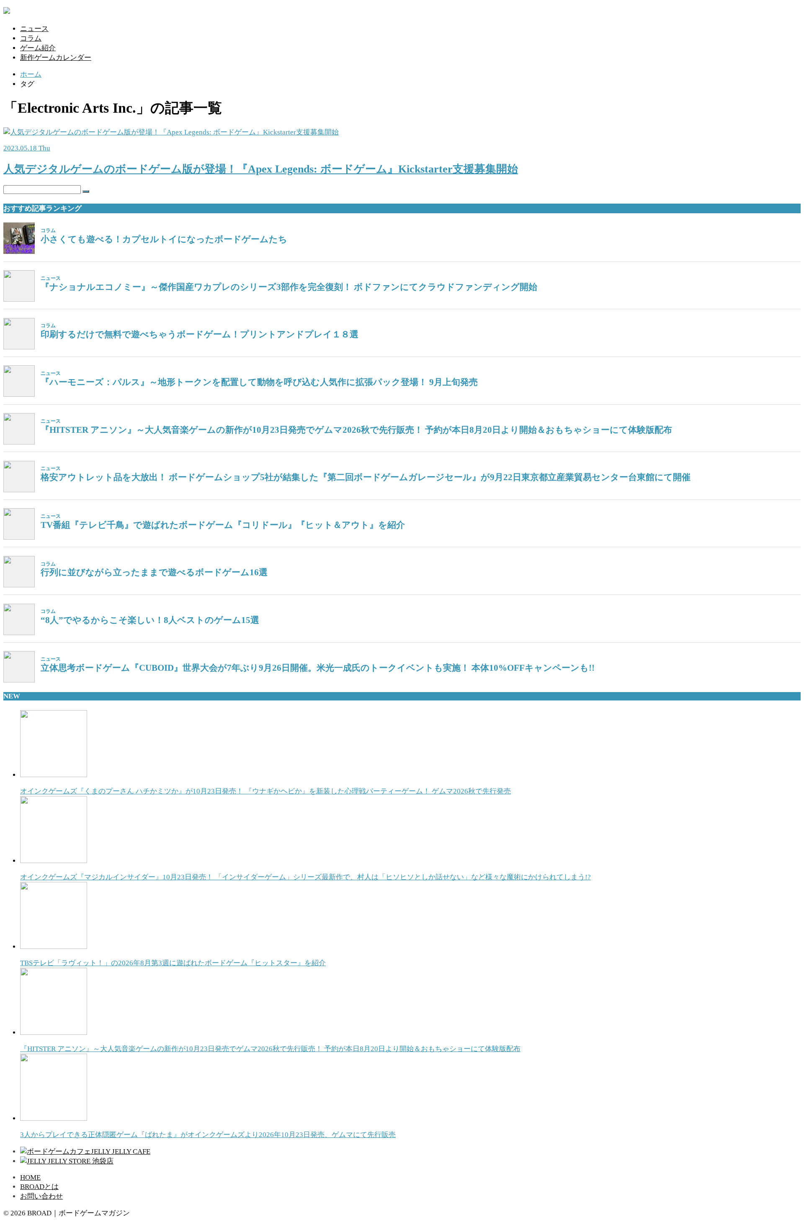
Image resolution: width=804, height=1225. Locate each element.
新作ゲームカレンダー (55, 58)
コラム (30, 38)
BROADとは (39, 1187)
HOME (30, 1177)
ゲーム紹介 (38, 48)
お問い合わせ (41, 1196)
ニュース (34, 29)
